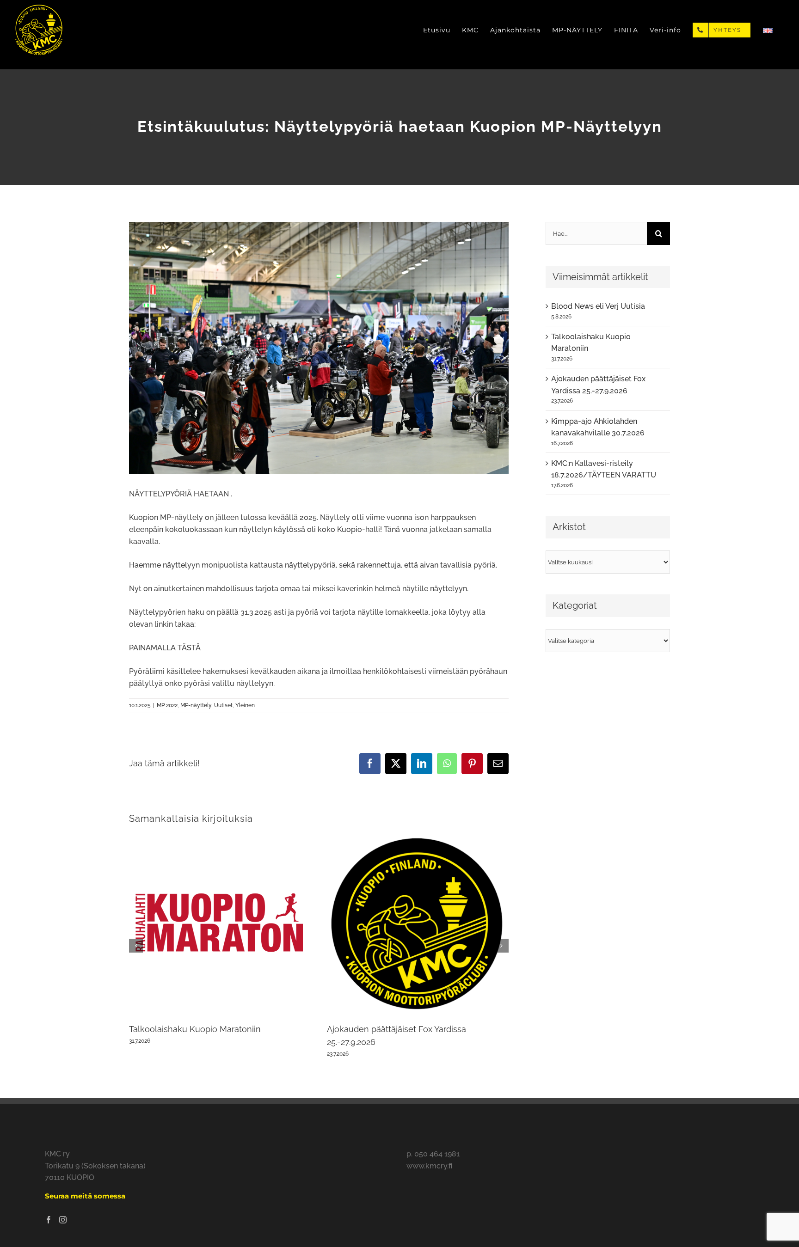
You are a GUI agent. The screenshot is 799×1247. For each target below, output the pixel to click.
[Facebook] (48, 1219)
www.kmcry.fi (429, 1165)
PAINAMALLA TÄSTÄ (165, 647)
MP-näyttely (195, 705)
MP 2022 (167, 705)
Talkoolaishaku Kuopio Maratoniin (195, 1029)
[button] (136, 946)
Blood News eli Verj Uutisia (598, 306)
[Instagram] (63, 1219)
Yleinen (245, 705)
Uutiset (223, 705)
